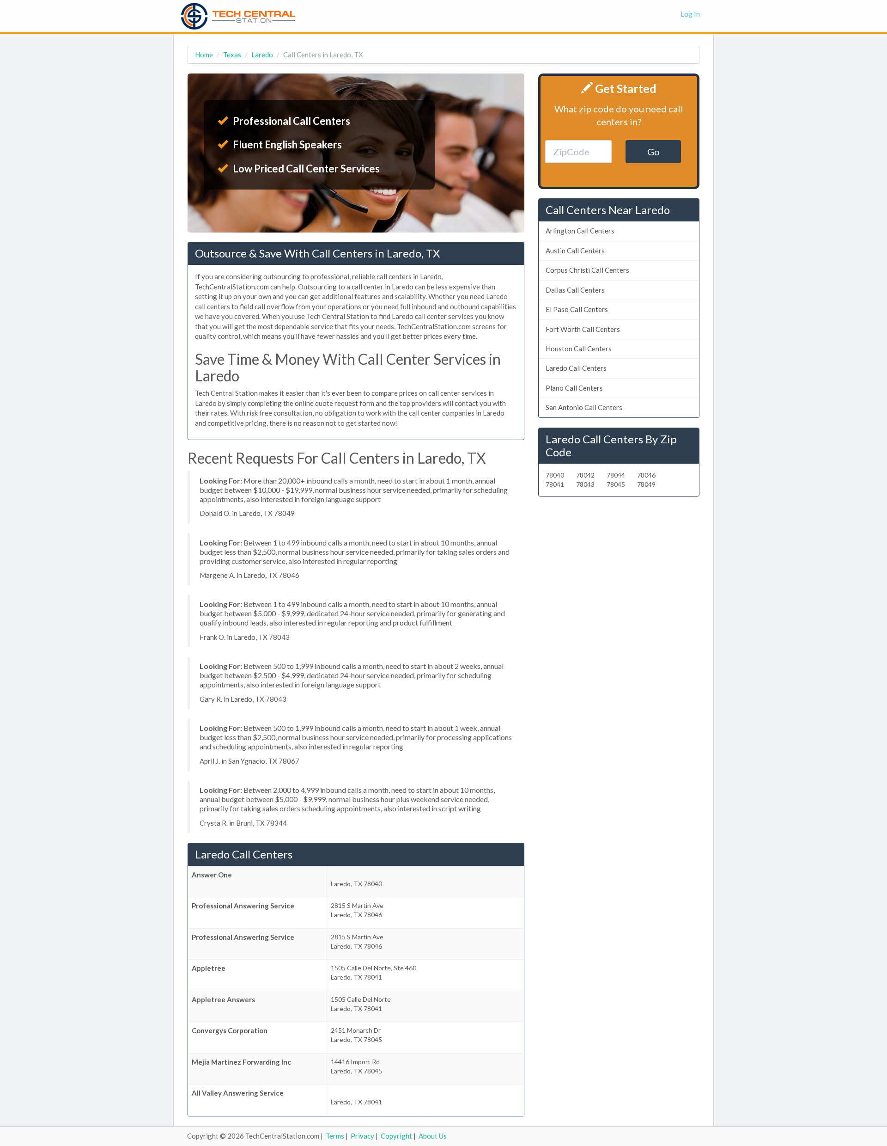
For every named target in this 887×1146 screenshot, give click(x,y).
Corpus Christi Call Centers (587, 270)
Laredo (262, 54)
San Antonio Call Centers (584, 407)
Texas (232, 54)
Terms (335, 1136)
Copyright (396, 1136)
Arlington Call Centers (580, 231)
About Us (433, 1136)
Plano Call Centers (574, 388)
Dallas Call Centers (575, 290)
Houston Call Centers (579, 348)
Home (204, 54)
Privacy (362, 1136)
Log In (690, 14)
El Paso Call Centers (577, 309)
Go (653, 151)
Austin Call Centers (575, 250)
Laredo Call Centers (576, 368)
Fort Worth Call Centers (583, 329)
